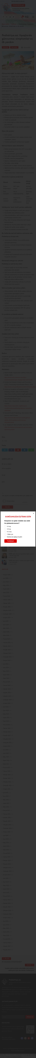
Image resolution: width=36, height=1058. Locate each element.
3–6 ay (9, 529)
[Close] (33, 513)
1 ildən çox (10, 534)
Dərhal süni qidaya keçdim (14, 537)
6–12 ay (9, 531)
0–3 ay (9, 526)
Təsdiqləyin (10, 541)
